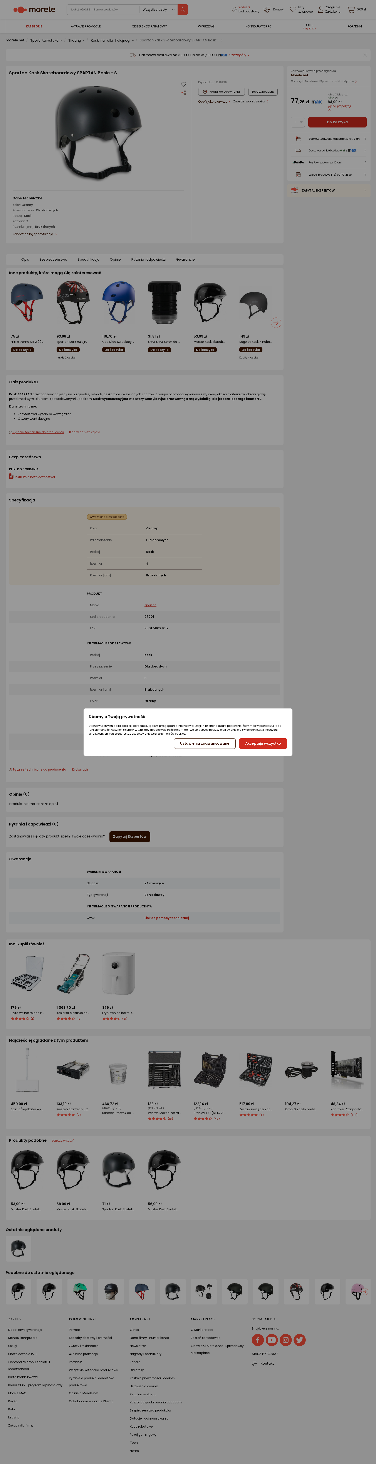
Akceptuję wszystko (263, 743)
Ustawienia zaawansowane (204, 743)
